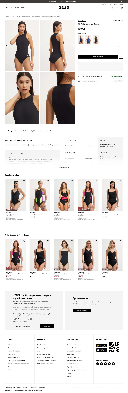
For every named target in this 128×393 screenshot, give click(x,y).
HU (102, 387)
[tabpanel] (64, 151)
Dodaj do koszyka (98, 56)
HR (99, 387)
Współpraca (11, 354)
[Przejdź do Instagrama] (101, 363)
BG (88, 387)
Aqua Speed (82, 21)
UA (117, 387)
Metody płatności (72, 348)
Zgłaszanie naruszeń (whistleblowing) (18, 363)
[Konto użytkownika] (112, 7)
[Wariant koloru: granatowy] (81, 39)
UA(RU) (121, 387)
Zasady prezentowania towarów (46, 360)
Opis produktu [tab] (12, 131)
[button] (100, 51)
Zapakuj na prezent (72, 367)
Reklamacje (70, 354)
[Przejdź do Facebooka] (97, 363)
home (23, 7)
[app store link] (101, 349)
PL (107, 387)
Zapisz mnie (47, 326)
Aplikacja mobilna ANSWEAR (45, 357)
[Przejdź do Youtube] (105, 363)
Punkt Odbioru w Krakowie (74, 360)
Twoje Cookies (33, 387)
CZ (93, 387)
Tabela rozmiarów (118, 47)
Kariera (10, 370)
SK (114, 387)
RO (109, 387)
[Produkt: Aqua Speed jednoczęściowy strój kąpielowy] (15, 195)
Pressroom (11, 367)
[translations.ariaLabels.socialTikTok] (109, 363)
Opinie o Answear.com (14, 348)
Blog (38, 351)
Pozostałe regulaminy (43, 348)
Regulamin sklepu (42, 345)
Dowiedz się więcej (81, 310)
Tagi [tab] (24, 131)
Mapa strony (42, 387)
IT (104, 387)
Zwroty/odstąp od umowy (74, 351)
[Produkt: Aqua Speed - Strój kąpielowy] (64, 195)
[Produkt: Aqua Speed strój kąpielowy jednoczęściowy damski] (88, 195)
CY (91, 387)
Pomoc (69, 373)
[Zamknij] (121, 1)
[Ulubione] (117, 7)
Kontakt (69, 376)
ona (6, 7)
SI (112, 387)
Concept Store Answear (73, 357)
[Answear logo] (64, 7)
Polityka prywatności (10, 387)
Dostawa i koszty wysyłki (74, 345)
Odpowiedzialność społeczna (16, 360)
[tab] (40, 131)
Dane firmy (26, 387)
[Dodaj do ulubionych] (121, 57)
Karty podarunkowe (72, 363)
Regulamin (19, 387)
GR (96, 387)
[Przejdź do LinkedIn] (113, 363)
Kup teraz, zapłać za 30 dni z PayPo (77, 370)
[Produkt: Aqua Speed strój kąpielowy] (112, 255)
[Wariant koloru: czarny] (96, 39)
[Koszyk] (122, 7)
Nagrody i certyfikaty (14, 351)
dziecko (16, 7)
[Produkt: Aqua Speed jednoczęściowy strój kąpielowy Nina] (40, 195)
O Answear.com (12, 345)
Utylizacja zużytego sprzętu (45, 363)
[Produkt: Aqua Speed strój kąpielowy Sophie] (88, 255)
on (11, 7)
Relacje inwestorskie (14, 357)
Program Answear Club (44, 354)
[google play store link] (101, 345)
